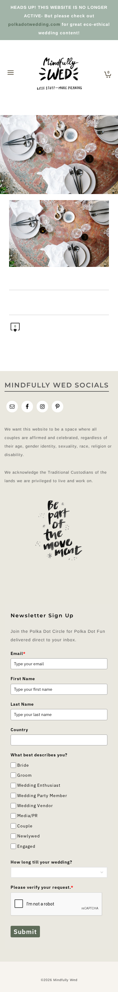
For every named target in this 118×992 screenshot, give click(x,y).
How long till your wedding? (41, 862)
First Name (23, 678)
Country (19, 729)
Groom (24, 775)
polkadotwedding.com (34, 24)
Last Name (22, 704)
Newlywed (28, 836)
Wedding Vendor (35, 805)
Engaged (26, 846)
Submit (25, 931)
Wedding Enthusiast (39, 785)
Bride (23, 765)
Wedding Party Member (42, 795)
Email (18, 653)
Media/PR (27, 816)
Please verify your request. (42, 887)
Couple (25, 826)
